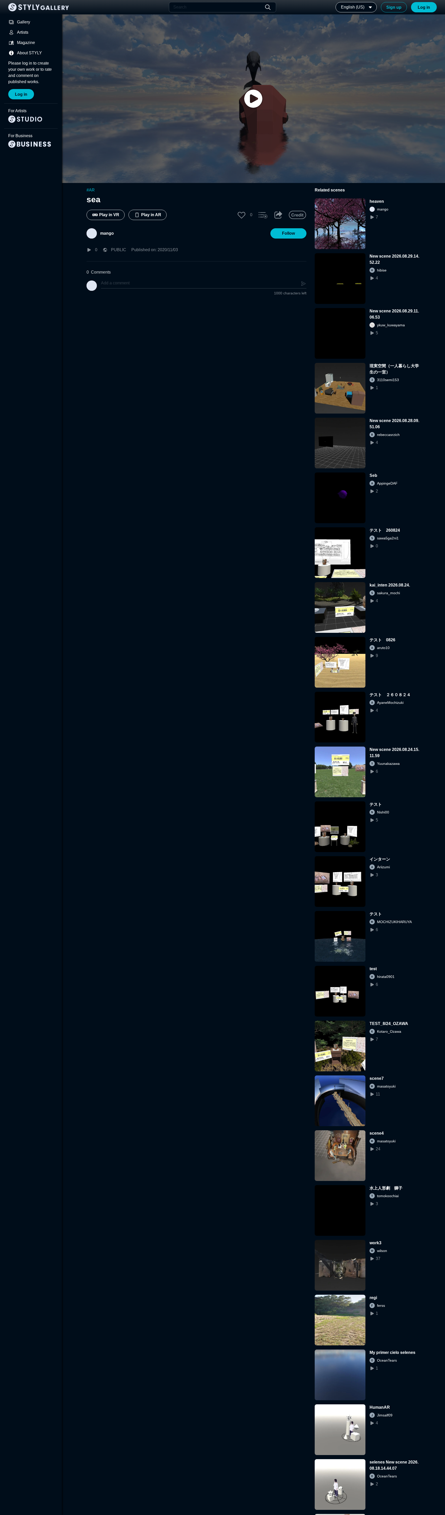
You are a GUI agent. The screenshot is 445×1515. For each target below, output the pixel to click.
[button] (241, 215)
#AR (91, 190)
